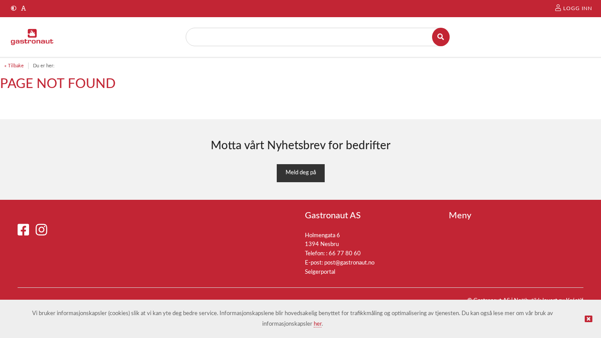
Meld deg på (301, 173)
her (318, 324)
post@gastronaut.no (349, 263)
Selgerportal (320, 272)
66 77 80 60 (345, 254)
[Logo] (32, 37)
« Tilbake (14, 65)
